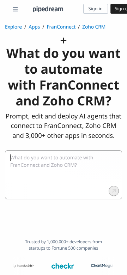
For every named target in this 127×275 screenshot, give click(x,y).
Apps (34, 27)
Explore (13, 27)
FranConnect (61, 27)
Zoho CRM (93, 27)
